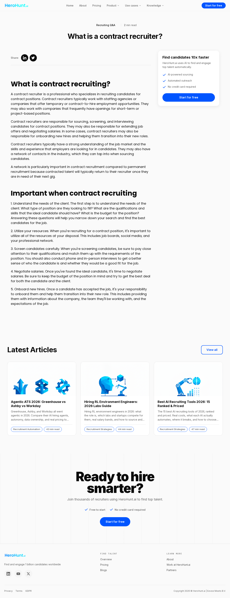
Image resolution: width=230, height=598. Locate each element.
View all (211, 350)
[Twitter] (28, 574)
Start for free (213, 5)
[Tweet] (33, 57)
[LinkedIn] (8, 574)
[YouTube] (18, 574)
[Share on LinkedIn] (24, 57)
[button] (113, 5)
